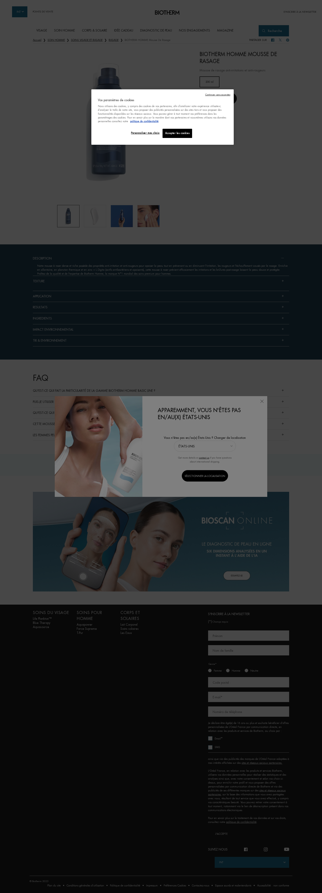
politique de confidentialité (144, 121)
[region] (162, 117)
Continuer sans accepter (217, 95)
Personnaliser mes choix (145, 133)
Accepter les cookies (177, 133)
